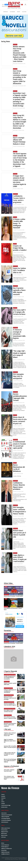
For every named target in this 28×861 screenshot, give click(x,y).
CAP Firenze (3, 837)
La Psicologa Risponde (5, 818)
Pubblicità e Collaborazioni (6, 848)
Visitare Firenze (4, 829)
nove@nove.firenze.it (5, 854)
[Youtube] (22, 5)
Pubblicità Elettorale (5, 852)
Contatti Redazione (5, 845)
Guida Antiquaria (4, 822)
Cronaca (5, 11)
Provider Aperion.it (5, 846)
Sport (18, 11)
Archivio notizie (4, 807)
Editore (2, 843)
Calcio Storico (4, 813)
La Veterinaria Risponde (6, 820)
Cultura (24, 11)
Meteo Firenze (4, 833)
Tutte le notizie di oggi (5, 805)
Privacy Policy (3, 850)
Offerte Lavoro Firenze (5, 828)
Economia (12, 11)
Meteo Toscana (4, 835)
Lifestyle (3, 803)
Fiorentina (3, 798)
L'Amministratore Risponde (6, 814)
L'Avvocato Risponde (5, 816)
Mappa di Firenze (4, 831)
